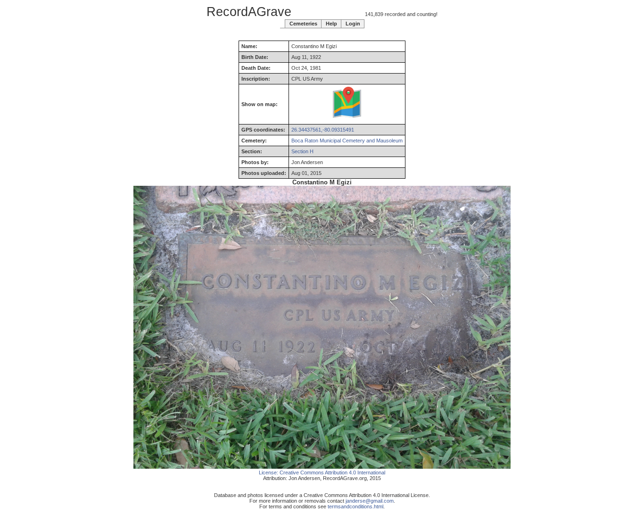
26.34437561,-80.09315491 (322, 130)
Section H (302, 151)
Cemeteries (303, 23)
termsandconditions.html (355, 506)
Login (353, 23)
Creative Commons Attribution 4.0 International (332, 472)
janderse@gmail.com (370, 501)
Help (331, 23)
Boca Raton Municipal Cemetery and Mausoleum (347, 140)
